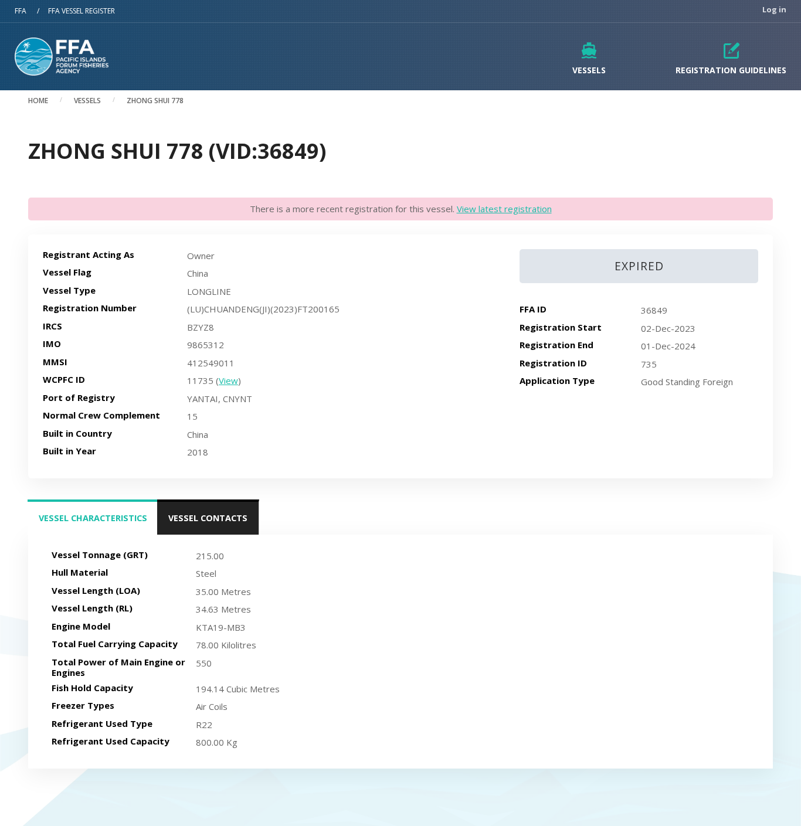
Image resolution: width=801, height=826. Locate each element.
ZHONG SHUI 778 (155, 101)
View (228, 380)
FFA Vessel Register (81, 11)
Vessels (589, 70)
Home (38, 101)
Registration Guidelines (731, 70)
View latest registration (504, 209)
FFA (20, 11)
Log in (774, 9)
